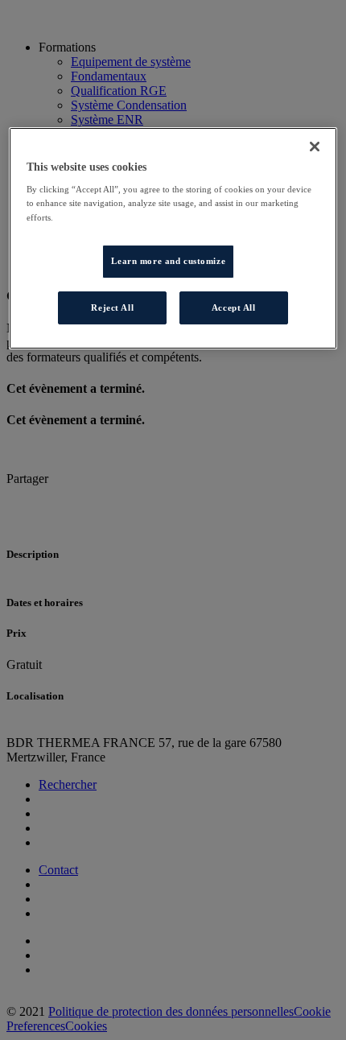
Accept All (234, 307)
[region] (173, 238)
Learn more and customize (168, 261)
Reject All (112, 307)
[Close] (314, 146)
